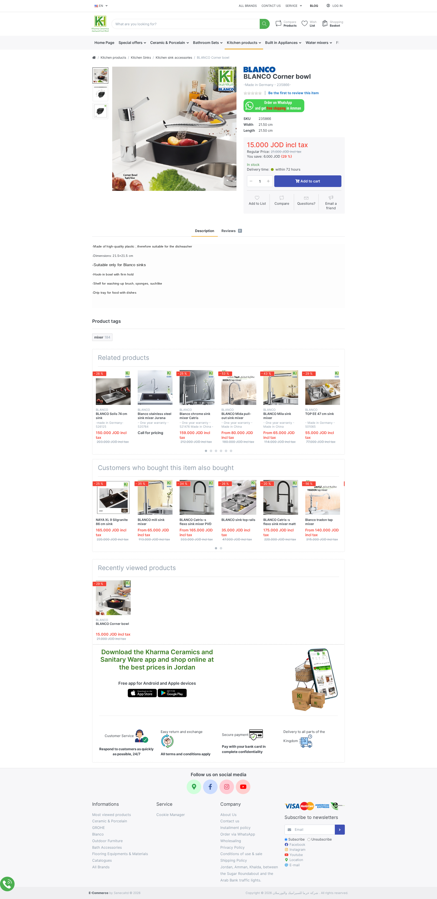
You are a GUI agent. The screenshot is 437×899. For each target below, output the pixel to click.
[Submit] (340, 830)
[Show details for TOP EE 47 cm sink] (322, 387)
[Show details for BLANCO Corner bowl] (113, 597)
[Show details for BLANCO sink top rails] (238, 497)
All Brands (248, 6)
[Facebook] (210, 787)
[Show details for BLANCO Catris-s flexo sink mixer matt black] (280, 497)
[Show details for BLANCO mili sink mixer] (155, 497)
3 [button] (216, 451)
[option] (174, 129)
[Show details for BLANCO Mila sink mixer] (280, 387)
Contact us (271, 6)
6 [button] (231, 451)
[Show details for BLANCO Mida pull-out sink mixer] (238, 387)
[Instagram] (226, 787)
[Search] (265, 24)
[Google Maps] (194, 787)
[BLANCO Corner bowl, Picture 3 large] (100, 111)
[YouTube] (243, 787)
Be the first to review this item (293, 93)
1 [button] (206, 451)
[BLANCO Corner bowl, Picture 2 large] (100, 93)
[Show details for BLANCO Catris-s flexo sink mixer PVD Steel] (197, 497)
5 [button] (226, 451)
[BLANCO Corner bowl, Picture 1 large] (100, 75)
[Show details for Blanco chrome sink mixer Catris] (197, 387)
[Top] (94, 57)
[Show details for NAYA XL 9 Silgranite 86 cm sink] (113, 497)
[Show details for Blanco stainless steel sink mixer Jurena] (155, 387)
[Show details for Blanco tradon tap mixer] (322, 497)
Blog (314, 6)
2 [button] (211, 451)
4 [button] (221, 451)
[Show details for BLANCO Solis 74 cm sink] (113, 387)
